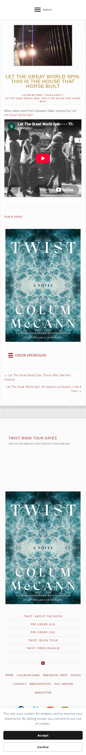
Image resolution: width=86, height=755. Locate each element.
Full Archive (63, 684)
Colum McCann (28, 675)
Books (76, 675)
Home (9, 675)
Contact (20, 684)
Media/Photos (40, 684)
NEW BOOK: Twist (55, 675)
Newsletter (43, 692)
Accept (43, 735)
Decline (43, 747)
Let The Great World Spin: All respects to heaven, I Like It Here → (44, 389)
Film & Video (13, 217)
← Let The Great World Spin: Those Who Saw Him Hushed (37, 377)
